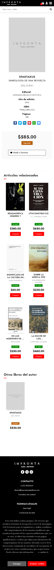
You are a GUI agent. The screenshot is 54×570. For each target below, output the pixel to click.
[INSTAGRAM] (31, 472)
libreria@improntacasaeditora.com (27, 490)
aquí (36, 552)
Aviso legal (27, 508)
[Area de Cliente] (47, 3)
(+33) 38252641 (27, 485)
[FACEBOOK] (22, 472)
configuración (27, 555)
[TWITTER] (27, 472)
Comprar (15, 234)
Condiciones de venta (27, 512)
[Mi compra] (42, 3)
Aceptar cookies (37, 563)
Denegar (17, 563)
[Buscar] (51, 9)
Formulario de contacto (27, 494)
